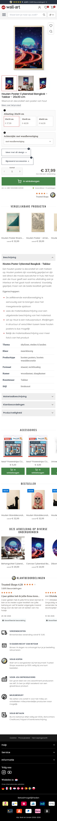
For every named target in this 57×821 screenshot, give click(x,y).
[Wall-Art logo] (11, 7)
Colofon (13, 738)
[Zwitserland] (22, 788)
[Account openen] (39, 7)
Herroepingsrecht (39, 738)
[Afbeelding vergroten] (51, 31)
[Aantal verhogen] (19, 171)
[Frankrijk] (6, 788)
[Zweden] (29, 788)
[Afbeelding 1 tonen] (9, 83)
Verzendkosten (18, 631)
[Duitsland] (3, 788)
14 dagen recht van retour (24, 644)
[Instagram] (4, 772)
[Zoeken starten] (44, 14)
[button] (28, 47)
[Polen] (33, 788)
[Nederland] (14, 788)
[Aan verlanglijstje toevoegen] (51, 25)
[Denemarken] (18, 788)
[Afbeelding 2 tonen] (26, 83)
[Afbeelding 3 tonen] (42, 83)
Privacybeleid (24, 738)
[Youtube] (9, 772)
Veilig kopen (16, 659)
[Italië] (10, 788)
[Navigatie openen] (4, 14)
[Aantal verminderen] (4, 171)
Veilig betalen (17, 713)
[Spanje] (26, 788)
